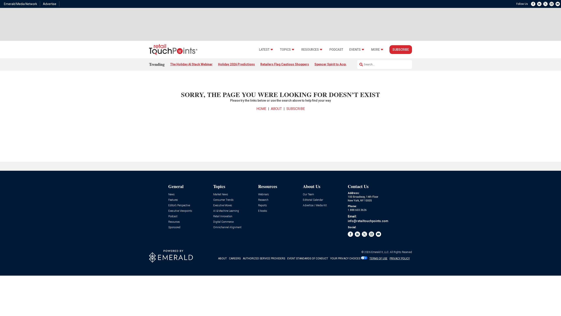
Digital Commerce (223, 222)
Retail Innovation (222, 216)
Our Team (308, 194)
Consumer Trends (223, 200)
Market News (220, 194)
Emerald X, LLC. (380, 252)
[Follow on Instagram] (551, 4)
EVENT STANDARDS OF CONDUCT (307, 258)
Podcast (336, 49)
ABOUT (276, 109)
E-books (262, 211)
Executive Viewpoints (180, 211)
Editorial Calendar (313, 200)
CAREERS (235, 258)
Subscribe (400, 49)
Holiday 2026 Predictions (236, 64)
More (375, 49)
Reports (262, 205)
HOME (261, 109)
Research (263, 200)
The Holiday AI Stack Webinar (191, 64)
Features (173, 200)
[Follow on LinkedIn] (539, 4)
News (171, 194)
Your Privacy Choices (345, 258)
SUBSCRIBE (295, 109)
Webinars (263, 194)
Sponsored (174, 227)
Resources (310, 49)
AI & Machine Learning (226, 211)
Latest (264, 49)
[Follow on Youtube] (558, 4)
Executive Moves (222, 205)
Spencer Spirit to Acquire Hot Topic (340, 64)
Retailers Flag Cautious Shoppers (284, 64)
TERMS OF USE (378, 258)
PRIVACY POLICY (400, 258)
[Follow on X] (545, 4)
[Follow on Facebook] (533, 4)
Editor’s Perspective (179, 205)
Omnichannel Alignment (227, 227)
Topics (285, 49)
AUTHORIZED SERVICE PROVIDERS (264, 258)
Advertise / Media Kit (315, 205)
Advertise (49, 3)
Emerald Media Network (20, 3)
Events (355, 49)
